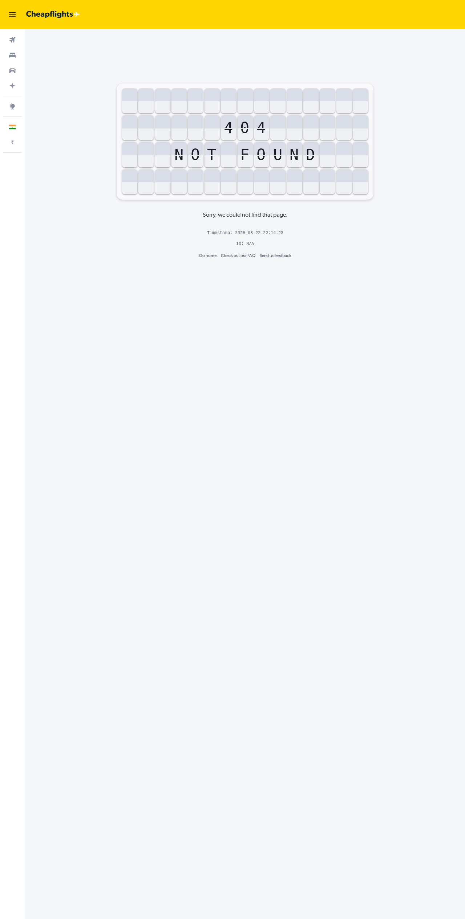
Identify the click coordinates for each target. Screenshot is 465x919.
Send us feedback (275, 255)
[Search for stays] (12, 55)
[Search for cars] (12, 70)
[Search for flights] (12, 40)
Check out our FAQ (238, 255)
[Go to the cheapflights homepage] (53, 14)
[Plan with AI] (12, 85)
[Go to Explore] (12, 106)
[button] (12, 15)
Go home (208, 255)
